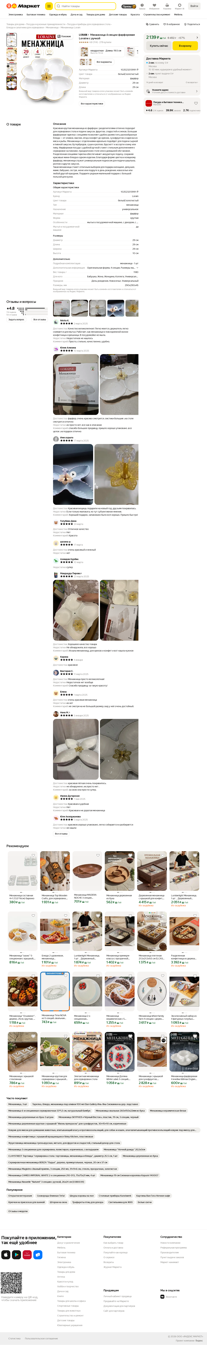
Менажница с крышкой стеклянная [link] (21, 1077)
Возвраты (109, 1262)
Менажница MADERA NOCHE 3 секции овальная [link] (85, 896)
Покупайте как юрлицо (116, 1252)
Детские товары (66, 1320)
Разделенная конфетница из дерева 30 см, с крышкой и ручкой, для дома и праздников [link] (183, 957)
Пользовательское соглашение (41, 1338)
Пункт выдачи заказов (172, 1257)
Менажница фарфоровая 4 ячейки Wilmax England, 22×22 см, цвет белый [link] (184, 1078)
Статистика (14, 1338)
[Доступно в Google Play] (16, 1259)
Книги (60, 1296)
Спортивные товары (68, 1306)
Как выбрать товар (113, 1243)
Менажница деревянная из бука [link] (119, 897)
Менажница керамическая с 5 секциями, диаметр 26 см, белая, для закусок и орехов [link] (118, 1017)
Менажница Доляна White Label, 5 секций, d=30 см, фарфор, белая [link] (118, 1078)
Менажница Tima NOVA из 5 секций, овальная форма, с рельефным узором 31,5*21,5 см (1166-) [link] (54, 1017)
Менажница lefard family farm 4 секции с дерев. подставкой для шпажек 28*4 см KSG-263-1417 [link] (151, 1017)
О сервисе (109, 1257)
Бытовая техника (66, 1252)
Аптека (61, 1276)
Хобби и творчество (68, 1286)
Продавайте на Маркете (116, 1301)
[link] (17, 1104)
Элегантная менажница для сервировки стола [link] (86, 1077)
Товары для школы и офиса (71, 1301)
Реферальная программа (173, 1247)
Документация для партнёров (119, 1306)
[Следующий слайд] (68, 69)
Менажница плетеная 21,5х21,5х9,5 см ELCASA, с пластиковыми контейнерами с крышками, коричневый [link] (152, 957)
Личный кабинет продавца (117, 1296)
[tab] (15, 15)
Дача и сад (62, 1291)
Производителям (169, 1252)
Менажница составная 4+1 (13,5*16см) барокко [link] (21, 897)
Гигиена (61, 1257)
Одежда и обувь (65, 1267)
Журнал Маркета (112, 1267)
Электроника (64, 1262)
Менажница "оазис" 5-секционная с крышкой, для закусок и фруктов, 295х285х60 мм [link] (21, 957)
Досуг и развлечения (68, 1243)
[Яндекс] (199, 1340)
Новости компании (170, 1243)
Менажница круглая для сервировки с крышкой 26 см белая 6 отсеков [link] (54, 1078)
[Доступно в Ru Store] (37, 1259)
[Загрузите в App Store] (5, 1259)
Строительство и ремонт (70, 1315)
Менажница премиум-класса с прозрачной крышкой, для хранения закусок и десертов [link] (118, 957)
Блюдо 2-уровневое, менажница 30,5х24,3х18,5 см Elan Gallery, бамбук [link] (53, 957)
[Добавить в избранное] (33, 855)
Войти (194, 6)
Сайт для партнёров (114, 1311)
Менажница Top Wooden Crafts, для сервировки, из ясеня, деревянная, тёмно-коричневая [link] (54, 897)
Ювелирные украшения (69, 1325)
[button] (102, 51)
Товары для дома (66, 1272)
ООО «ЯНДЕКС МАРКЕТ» (190, 1336)
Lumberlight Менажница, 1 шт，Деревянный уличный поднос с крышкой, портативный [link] (184, 897)
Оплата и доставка (113, 1247)
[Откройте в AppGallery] (27, 1259)
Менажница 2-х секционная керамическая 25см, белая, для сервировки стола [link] (86, 1017)
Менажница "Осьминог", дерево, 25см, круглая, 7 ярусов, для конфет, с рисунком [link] (22, 1017)
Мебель (61, 1247)
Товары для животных (69, 1310)
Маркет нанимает (169, 1262)
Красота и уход (65, 1281)
